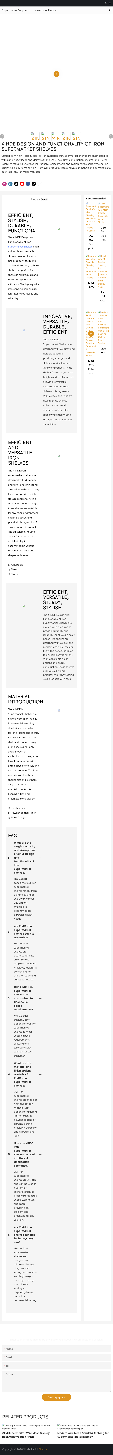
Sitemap (43, 1449)
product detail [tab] (39, 199)
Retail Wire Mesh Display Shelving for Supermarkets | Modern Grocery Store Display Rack (103, 294)
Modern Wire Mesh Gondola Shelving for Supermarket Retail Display (91, 285)
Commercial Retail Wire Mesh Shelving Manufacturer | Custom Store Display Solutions (91, 238)
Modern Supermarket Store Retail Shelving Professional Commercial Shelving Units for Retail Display (103, 350)
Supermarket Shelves (20, 246)
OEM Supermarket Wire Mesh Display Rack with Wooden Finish (103, 229)
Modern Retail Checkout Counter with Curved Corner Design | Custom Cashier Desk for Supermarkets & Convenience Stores (91, 363)
